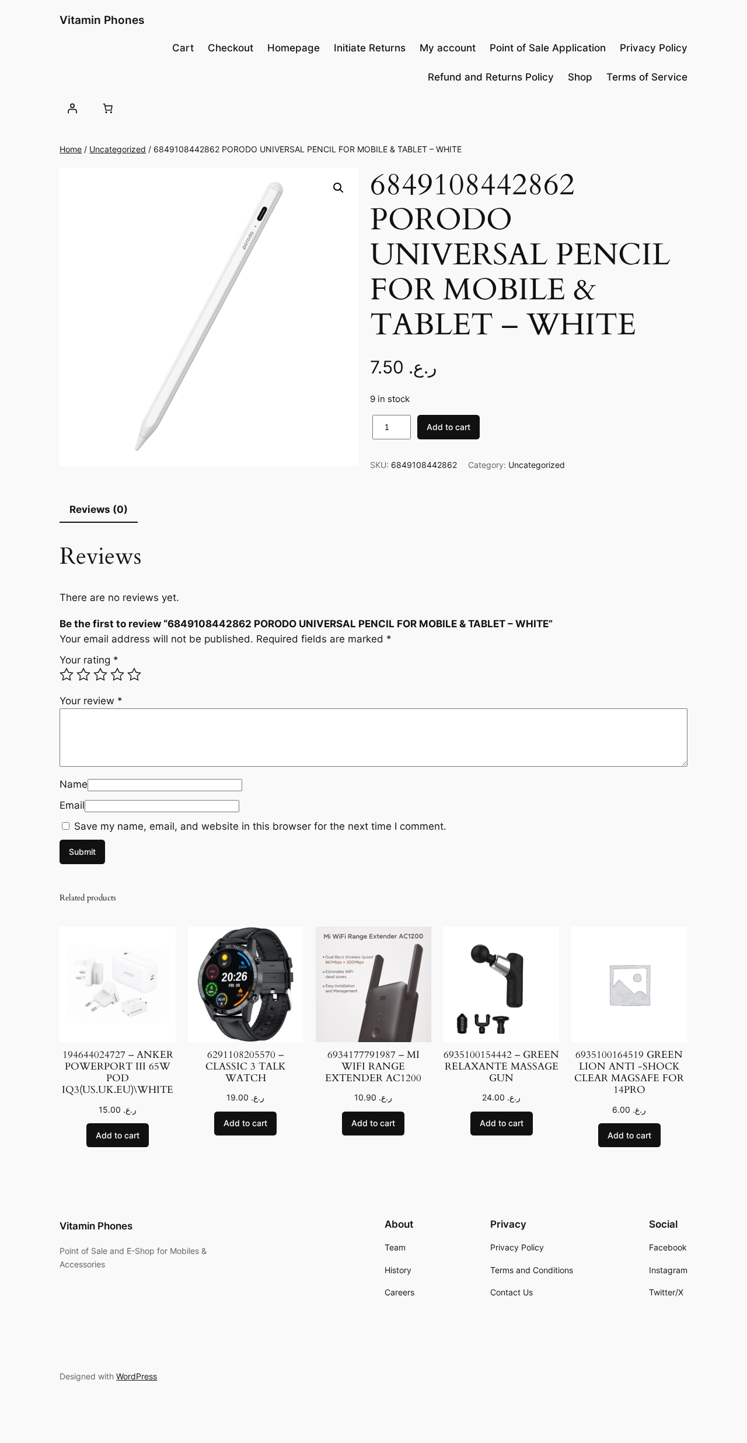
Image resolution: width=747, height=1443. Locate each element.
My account (448, 48)
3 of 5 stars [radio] (100, 675)
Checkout (230, 48)
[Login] (72, 108)
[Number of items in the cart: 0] (108, 108)
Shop (580, 77)
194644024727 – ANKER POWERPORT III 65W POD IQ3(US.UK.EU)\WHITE (117, 1072)
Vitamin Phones (102, 20)
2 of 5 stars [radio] (83, 675)
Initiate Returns (370, 48)
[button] (338, 187)
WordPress (136, 1376)
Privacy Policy (653, 48)
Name (74, 784)
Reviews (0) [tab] (98, 509)
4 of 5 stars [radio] (117, 675)
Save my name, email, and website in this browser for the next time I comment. (260, 826)
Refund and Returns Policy (491, 77)
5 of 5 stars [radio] (134, 675)
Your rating (89, 660)
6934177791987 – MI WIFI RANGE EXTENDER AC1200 (373, 1066)
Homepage (293, 48)
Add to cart (448, 427)
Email (72, 805)
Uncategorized (117, 149)
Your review (91, 701)
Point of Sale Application (548, 48)
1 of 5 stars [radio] (67, 675)
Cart (183, 48)
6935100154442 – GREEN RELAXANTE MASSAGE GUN (501, 1066)
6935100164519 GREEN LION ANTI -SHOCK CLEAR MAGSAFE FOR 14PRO (629, 1072)
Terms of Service (646, 77)
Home (71, 149)
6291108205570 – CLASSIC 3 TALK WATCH (245, 1066)
